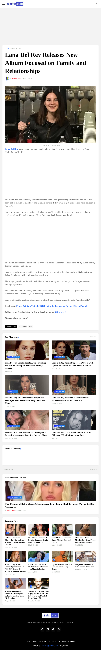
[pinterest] (53, 629)
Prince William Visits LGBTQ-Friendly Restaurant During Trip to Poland (51, 306)
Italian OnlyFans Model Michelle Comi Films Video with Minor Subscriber (38, 567)
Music (30, 326)
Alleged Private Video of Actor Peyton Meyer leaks (84, 566)
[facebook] (42, 629)
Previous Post (8, 470)
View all (93, 337)
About (35, 641)
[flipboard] (48, 629)
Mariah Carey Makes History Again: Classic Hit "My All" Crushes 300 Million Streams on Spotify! (15, 568)
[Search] (97, 4)
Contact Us (56, 641)
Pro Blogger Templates (50, 646)
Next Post (93, 470)
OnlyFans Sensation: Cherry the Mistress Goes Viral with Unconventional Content (15, 541)
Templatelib (63, 646)
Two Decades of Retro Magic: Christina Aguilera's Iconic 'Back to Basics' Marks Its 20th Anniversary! (49, 505)
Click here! (60, 312)
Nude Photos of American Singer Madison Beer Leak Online (61, 540)
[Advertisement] (50, 25)
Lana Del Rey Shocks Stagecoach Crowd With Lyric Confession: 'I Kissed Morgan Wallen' (72, 364)
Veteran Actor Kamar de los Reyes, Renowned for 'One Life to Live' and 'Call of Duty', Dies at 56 (38, 594)
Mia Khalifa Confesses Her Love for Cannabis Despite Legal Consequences (38, 540)
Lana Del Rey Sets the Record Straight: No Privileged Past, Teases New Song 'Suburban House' (25, 400)
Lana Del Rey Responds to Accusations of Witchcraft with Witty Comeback (70, 399)
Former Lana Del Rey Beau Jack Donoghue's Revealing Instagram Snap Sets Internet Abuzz (26, 433)
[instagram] (59, 629)
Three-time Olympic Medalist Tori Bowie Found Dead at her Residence (85, 540)
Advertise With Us (68, 641)
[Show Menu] (3, 4)
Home (7, 48)
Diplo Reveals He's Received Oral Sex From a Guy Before (62, 567)
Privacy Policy (44, 641)
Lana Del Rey (16, 48)
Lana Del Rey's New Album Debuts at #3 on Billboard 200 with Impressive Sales (71, 433)
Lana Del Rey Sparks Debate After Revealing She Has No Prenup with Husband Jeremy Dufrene (25, 365)
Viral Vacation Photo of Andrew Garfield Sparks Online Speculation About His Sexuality (14, 594)
